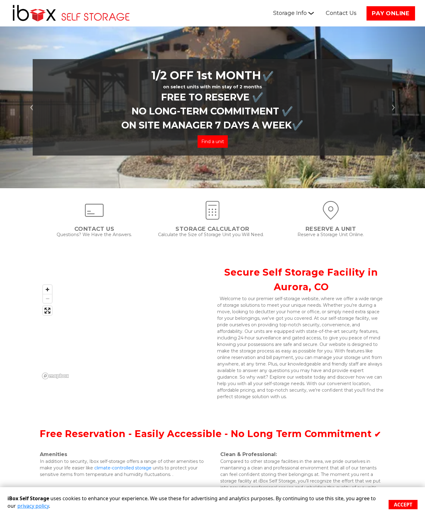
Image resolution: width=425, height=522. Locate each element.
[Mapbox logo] (55, 376)
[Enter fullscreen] (47, 310)
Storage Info (290, 13)
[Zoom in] (47, 289)
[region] (124, 331)
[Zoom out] (47, 298)
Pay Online (391, 13)
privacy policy (33, 505)
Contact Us (341, 13)
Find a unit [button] (212, 141)
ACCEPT (403, 504)
